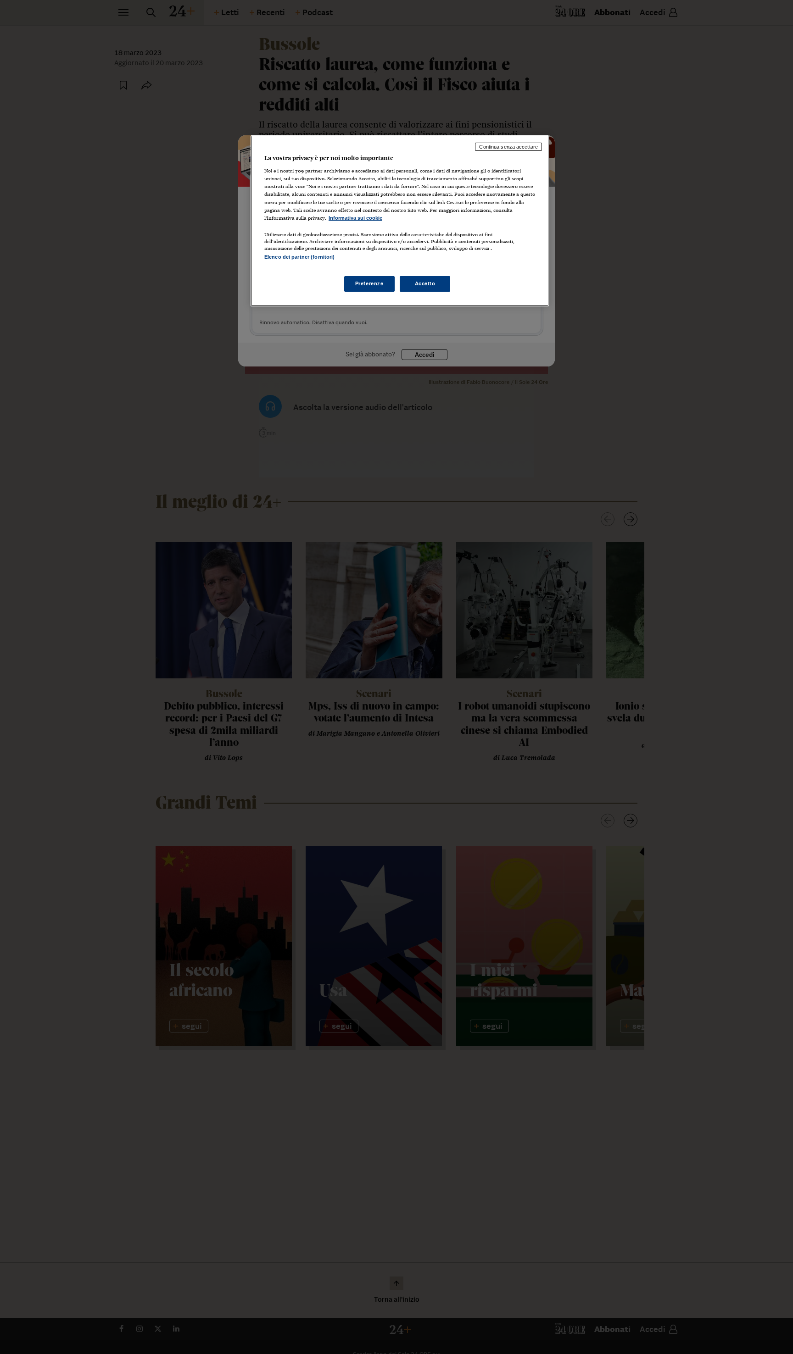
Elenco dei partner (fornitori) (299, 257)
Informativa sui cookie (355, 218)
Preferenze (369, 284)
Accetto (425, 284)
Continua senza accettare (508, 147)
